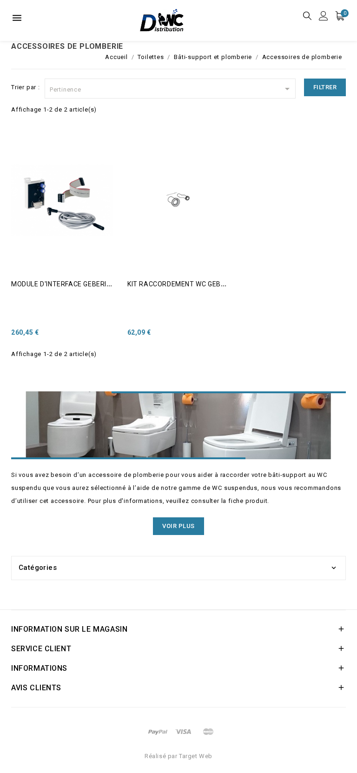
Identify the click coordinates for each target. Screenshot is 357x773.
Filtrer (325, 87)
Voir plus (178, 525)
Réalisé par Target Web (178, 756)
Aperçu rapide (24, 156)
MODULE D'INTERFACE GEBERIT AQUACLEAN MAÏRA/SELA (104, 284)
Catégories (38, 567)
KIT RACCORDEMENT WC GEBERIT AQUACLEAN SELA (211, 284)
